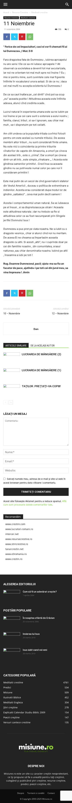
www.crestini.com (15, 524)
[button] (5, 4)
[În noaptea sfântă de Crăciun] (11, 622)
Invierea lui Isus (31, 634)
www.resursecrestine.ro (18, 539)
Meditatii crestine (39, 12)
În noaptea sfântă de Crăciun (39, 618)
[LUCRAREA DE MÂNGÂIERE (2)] (11, 358)
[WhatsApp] (29, 36)
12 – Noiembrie (60, 313)
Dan (36, 329)
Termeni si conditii (35, 793)
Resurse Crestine (20, 12)
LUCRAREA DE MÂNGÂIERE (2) (41, 354)
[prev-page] (5, 402)
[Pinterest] (22, 36)
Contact (51, 793)
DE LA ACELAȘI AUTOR (43, 345)
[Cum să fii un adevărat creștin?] (11, 596)
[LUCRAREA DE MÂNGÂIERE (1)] (11, 374)
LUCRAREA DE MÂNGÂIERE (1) (41, 370)
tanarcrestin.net (14, 549)
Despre (20, 793)
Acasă (6, 12)
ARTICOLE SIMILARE (16, 345)
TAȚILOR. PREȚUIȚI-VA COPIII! (41, 386)
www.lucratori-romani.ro (19, 529)
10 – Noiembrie (11, 313)
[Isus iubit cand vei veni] (11, 654)
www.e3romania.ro (16, 554)
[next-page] (11, 402)
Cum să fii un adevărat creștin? (40, 591)
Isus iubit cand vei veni (35, 650)
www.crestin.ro (13, 559)
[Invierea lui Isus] (11, 638)
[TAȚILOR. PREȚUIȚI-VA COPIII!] (11, 390)
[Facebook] (6, 36)
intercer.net (12, 534)
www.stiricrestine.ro (16, 544)
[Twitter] (14, 36)
